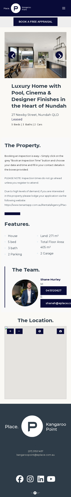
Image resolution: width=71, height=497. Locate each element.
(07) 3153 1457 (35, 451)
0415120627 (53, 290)
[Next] (59, 55)
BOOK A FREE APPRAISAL (35, 21)
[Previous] (11, 55)
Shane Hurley (50, 279)
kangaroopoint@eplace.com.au (36, 454)
